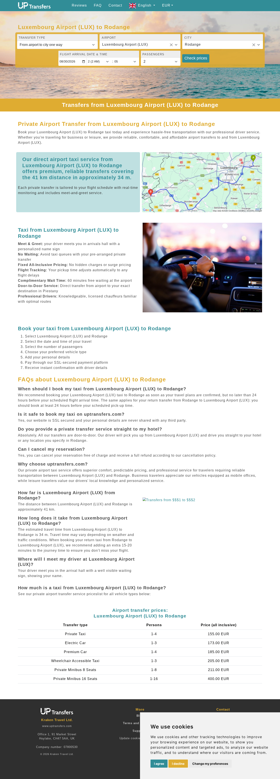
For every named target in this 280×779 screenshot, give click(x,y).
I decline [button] (178, 763)
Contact (115, 5)
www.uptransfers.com (57, 726)
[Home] (34, 5)
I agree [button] (159, 763)
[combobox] (140, 45)
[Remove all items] (171, 44)
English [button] (145, 5)
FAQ (98, 5)
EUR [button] (166, 5)
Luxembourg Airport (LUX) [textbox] (125, 44)
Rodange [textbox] (193, 44)
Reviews (79, 5)
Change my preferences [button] (210, 763)
